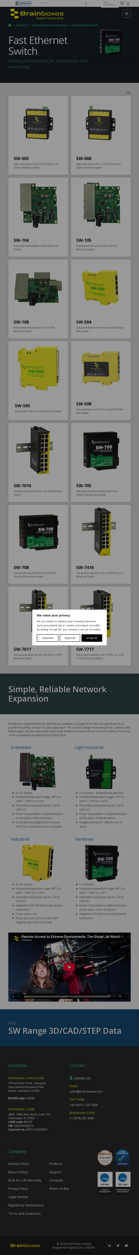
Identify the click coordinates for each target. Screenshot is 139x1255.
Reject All (70, 638)
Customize (48, 638)
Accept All (91, 638)
